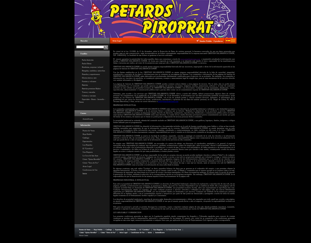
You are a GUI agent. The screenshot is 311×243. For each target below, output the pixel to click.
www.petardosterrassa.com (190, 59)
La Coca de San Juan (90, 156)
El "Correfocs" (88, 148)
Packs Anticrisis (87, 60)
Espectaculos (87, 141)
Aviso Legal (87, 166)
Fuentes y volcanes (89, 81)
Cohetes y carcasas (89, 96)
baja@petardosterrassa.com (168, 101)
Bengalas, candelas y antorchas (93, 71)
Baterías (85, 85)
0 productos (218, 41)
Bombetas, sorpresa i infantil (92, 67)
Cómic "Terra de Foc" (91, 163)
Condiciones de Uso (90, 170)
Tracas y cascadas (88, 92)
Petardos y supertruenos (91, 74)
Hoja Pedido (87, 134)
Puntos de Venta (89, 131)
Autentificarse (88, 119)
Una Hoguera (88, 152)
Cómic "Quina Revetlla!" (92, 159)
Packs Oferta (86, 63)
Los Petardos (87, 145)
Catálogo (86, 138)
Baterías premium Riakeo (91, 89)
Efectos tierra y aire (89, 78)
